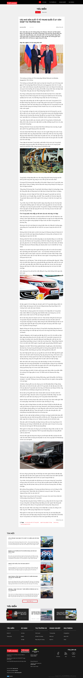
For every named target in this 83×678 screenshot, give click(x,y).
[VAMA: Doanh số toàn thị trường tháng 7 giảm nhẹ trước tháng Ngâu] (71, 614)
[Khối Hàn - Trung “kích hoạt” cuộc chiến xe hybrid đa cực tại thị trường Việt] (47, 592)
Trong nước (44, 12)
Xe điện (22, 639)
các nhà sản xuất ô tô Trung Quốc (32, 522)
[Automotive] (25, 650)
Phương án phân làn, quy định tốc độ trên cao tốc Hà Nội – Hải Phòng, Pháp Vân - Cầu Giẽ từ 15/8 (38, 613)
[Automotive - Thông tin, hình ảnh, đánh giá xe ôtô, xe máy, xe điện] (14, 4)
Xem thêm (29, 601)
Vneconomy (55, 522)
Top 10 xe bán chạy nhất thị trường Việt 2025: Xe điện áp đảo (20, 613)
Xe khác (23, 633)
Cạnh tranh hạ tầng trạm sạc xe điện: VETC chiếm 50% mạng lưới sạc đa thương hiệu (23, 577)
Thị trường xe (52, 2)
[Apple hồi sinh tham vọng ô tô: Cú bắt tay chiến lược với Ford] (47, 541)
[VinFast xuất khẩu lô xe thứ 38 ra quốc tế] (47, 567)
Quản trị (51, 639)
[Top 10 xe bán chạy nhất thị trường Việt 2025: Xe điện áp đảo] (11, 614)
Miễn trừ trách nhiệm (34, 666)
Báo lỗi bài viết (60, 27)
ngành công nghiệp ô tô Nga (46, 522)
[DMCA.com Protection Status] (10, 676)
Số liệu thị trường (39, 636)
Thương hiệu (52, 633)
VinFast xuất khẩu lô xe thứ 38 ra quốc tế (18, 563)
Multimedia (71, 2)
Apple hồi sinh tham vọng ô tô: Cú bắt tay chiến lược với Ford (23, 538)
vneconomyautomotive (25, 524)
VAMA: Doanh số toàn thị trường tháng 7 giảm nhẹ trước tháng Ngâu (62, 613)
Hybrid (22, 636)
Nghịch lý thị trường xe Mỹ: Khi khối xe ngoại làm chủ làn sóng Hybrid (22, 551)
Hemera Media (33, 655)
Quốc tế (38, 12)
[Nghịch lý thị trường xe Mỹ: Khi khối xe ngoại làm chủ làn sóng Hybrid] (47, 554)
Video (65, 639)
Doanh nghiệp (62, 2)
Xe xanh (44, 2)
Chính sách (37, 633)
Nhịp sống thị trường (39, 639)
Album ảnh (66, 636)
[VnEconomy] (12, 650)
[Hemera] (35, 651)
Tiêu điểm (41, 9)
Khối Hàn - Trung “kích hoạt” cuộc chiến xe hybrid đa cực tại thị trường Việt (23, 590)
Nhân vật (51, 636)
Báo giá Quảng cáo (34, 661)
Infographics (66, 633)
